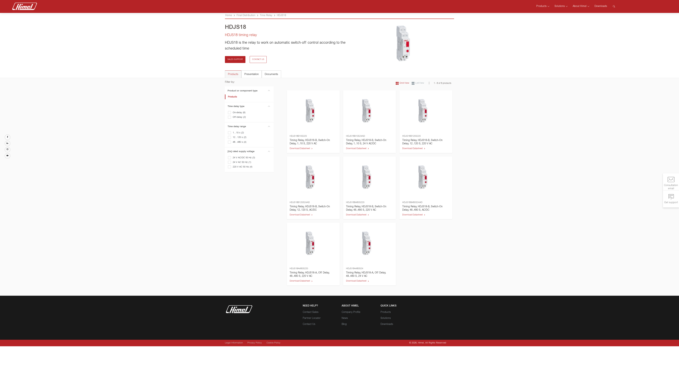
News (345, 318)
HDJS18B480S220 (355, 202)
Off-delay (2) (239, 117)
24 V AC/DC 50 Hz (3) (244, 158)
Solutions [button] (560, 6)
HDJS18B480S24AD (412, 202)
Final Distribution (246, 15)
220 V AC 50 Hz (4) (242, 167)
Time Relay (266, 15)
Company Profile (351, 312)
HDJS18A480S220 (299, 269)
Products (232, 97)
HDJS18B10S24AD (355, 136)
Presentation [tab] (251, 74)
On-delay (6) (239, 113)
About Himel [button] (580, 6)
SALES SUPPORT (235, 59)
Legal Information (234, 343)
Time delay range (237, 127)
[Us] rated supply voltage (241, 152)
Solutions (386, 318)
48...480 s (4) (239, 142)
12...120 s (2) (239, 137)
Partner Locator (312, 318)
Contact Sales (310, 312)
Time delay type (236, 106)
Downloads (600, 6)
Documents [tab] (271, 74)
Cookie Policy (273, 343)
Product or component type (242, 91)
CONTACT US (258, 59)
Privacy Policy (254, 343)
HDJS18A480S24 (354, 269)
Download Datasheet (300, 148)
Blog (344, 324)
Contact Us (309, 324)
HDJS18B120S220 (411, 136)
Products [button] (541, 6)
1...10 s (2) (238, 133)
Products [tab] (233, 74)
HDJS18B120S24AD (300, 202)
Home (228, 15)
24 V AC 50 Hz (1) (242, 162)
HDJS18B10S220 (298, 136)
